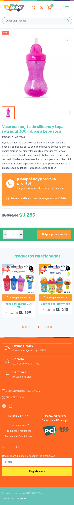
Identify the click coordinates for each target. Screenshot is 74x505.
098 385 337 (14, 397)
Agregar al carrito (55, 234)
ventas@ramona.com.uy (22, 391)
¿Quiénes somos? (18, 425)
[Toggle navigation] (67, 7)
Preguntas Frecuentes (18, 430)
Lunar (23, 498)
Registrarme (37, 471)
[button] (33, 8)
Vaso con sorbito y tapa (55, 303)
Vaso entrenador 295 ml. (18, 305)
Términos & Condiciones (18, 436)
